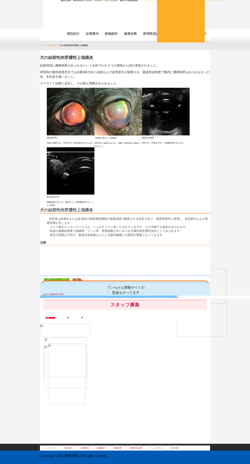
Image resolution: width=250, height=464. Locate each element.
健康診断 (130, 33)
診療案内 (92, 33)
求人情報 (175, 448)
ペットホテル (156, 448)
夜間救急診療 (152, 33)
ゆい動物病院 (92, 17)
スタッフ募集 (125, 304)
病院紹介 (73, 33)
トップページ (50, 448)
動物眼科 (111, 33)
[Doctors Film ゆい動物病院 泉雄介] (54, 294)
